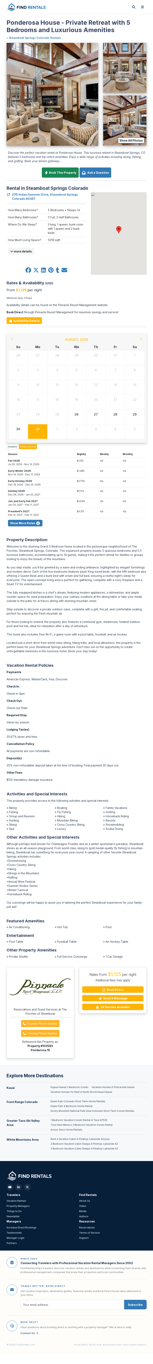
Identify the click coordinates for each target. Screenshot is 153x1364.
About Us (84, 1200)
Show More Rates (23, 523)
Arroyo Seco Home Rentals (66, 1129)
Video (82, 1205)
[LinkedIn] (18, 1187)
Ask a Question (97, 172)
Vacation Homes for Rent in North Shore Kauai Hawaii (81, 1092)
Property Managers (18, 1205)
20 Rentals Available (115, 1007)
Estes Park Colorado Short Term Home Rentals (78, 1101)
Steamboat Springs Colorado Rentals (35, 38)
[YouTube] (10, 1187)
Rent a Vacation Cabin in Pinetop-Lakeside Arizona (80, 1139)
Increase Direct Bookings (21, 1227)
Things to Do (14, 1211)
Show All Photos (131, 140)
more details (22, 251)
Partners (12, 1243)
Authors (83, 1216)
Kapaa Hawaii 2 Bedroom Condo (69, 1087)
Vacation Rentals (16, 1200)
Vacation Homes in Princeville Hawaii (113, 1087)
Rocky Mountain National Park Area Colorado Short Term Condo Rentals (92, 1111)
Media (82, 1211)
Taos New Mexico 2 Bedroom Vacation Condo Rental (82, 1125)
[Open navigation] (142, 7)
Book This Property (62, 172)
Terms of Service (89, 1232)
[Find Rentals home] (26, 7)
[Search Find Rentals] (133, 7)
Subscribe (135, 1304)
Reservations (87, 1227)
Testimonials (14, 1232)
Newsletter (13, 1216)
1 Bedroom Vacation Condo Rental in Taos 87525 (79, 1120)
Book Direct (115, 989)
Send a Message (115, 998)
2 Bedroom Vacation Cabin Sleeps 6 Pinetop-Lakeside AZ (84, 1148)
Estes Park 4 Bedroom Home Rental (71, 1106)
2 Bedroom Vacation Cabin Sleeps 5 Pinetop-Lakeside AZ (84, 1143)
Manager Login (15, 1237)
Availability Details (26, 320)
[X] (27, 1187)
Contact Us (28, 1333)
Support (84, 1237)
